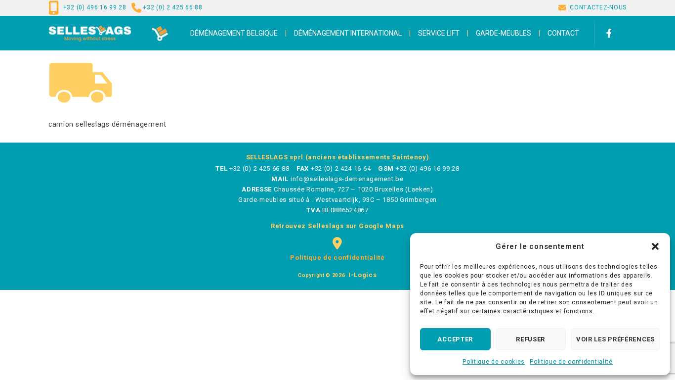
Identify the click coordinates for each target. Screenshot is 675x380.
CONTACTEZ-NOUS (598, 7)
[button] (655, 246)
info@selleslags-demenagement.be (347, 179)
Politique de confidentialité (571, 361)
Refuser (530, 339)
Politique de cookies (494, 361)
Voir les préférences (615, 339)
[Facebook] (614, 33)
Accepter (455, 339)
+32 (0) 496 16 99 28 (95, 7)
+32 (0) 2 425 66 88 (172, 7)
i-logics (361, 275)
